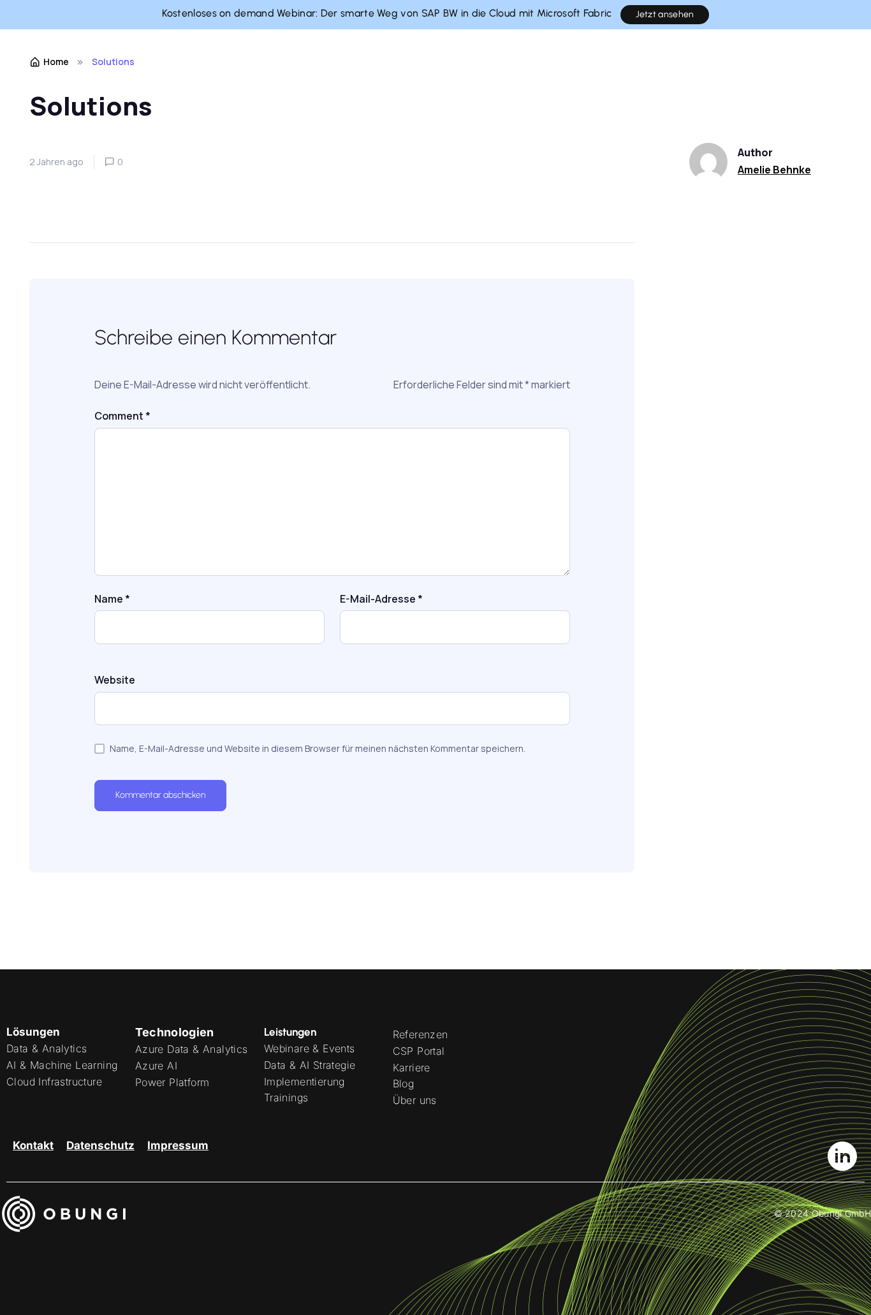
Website (114, 680)
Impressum (178, 1145)
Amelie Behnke (774, 170)
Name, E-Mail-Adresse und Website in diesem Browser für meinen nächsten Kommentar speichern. (317, 748)
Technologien (174, 1032)
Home (56, 61)
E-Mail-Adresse (381, 599)
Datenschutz (100, 1145)
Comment (122, 416)
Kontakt (33, 1145)
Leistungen (290, 1031)
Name (112, 599)
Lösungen (33, 1031)
